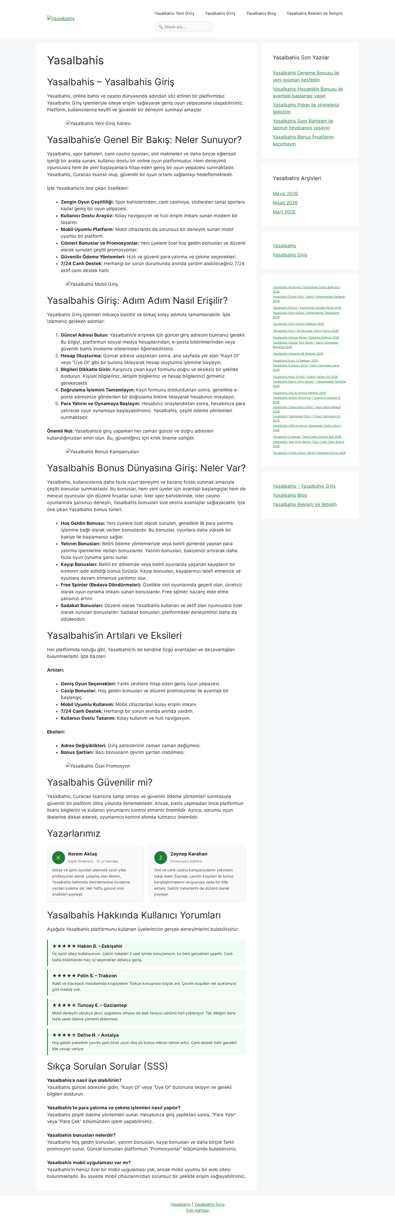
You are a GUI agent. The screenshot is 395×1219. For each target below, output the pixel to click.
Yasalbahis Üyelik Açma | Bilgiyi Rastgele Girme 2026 (309, 453)
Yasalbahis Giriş (220, 13)
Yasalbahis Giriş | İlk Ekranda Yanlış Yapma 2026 (306, 331)
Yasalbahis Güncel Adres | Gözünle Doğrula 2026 (306, 337)
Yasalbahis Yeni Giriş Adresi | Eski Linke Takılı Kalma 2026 (308, 444)
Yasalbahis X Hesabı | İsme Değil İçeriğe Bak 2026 (307, 437)
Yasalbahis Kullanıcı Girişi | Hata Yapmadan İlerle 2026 (306, 368)
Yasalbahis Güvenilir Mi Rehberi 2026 (298, 353)
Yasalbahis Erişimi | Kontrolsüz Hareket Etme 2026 (307, 307)
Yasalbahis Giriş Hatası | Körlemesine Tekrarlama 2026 (306, 315)
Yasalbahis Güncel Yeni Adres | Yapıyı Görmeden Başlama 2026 (306, 345)
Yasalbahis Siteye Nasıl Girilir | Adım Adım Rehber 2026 (307, 409)
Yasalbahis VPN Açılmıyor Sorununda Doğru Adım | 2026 (307, 428)
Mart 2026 (284, 212)
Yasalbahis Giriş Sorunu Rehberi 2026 (298, 324)
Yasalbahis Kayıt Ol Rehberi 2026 (295, 360)
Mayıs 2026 (285, 193)
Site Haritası (197, 1210)
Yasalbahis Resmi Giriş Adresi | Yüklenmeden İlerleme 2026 (309, 384)
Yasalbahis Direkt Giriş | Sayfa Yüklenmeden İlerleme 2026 (309, 299)
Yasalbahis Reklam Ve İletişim (315, 13)
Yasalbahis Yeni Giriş (174, 13)
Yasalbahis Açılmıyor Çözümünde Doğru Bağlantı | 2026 (307, 289)
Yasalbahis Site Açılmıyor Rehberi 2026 (299, 393)
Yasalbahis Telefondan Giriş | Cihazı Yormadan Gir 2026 (307, 418)
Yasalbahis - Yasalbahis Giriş (304, 486)
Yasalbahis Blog (261, 13)
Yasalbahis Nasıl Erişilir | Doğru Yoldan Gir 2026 (305, 377)
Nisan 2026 (285, 202)
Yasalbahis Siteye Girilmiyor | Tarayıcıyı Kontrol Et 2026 (306, 400)
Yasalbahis (284, 245)
